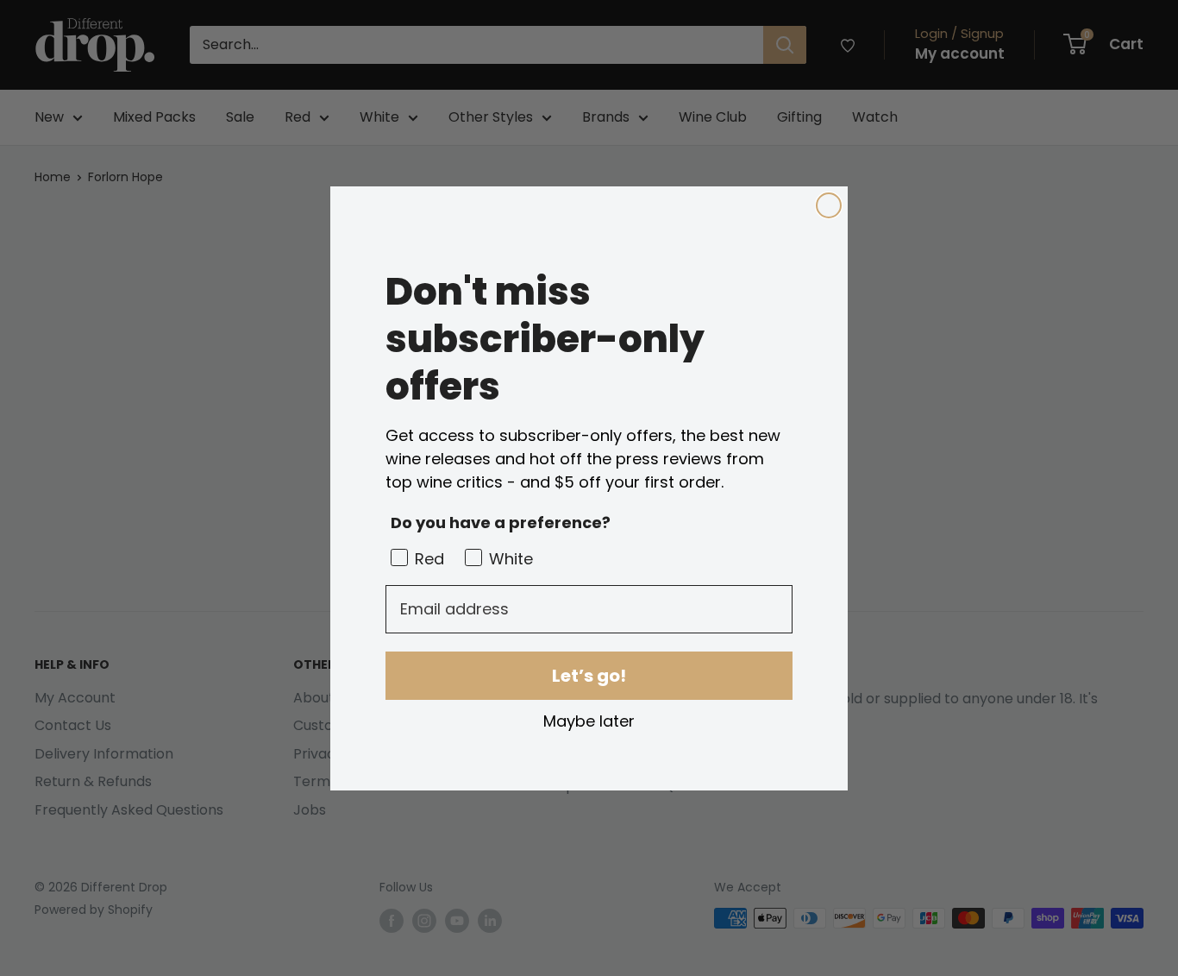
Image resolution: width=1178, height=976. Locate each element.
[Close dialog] (829, 205)
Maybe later (589, 720)
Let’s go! (589, 676)
